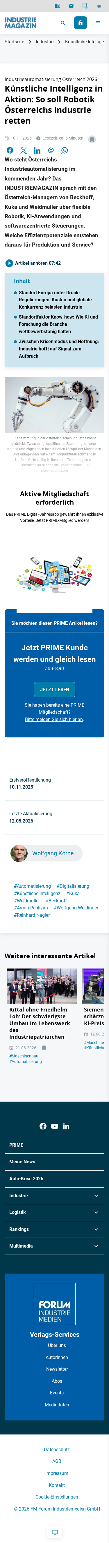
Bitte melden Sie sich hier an (54, 719)
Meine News (22, 1161)
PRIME (16, 1145)
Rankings (19, 1229)
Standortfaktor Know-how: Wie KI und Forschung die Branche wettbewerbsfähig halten (58, 324)
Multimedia (21, 1246)
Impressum (56, 1473)
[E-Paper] (57, 6)
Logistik (17, 1212)
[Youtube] (54, 1126)
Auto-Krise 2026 (26, 1178)
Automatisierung (32, 886)
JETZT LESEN (54, 689)
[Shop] (98, 6)
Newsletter (57, 1369)
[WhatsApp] (64, 150)
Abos (57, 1381)
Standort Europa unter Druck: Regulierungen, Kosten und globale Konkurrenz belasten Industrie (55, 300)
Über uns (57, 1345)
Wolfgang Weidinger (76, 908)
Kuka (73, 893)
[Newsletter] (71, 6)
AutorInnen (57, 1357)
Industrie (44, 41)
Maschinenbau (23, 1056)
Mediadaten (57, 1405)
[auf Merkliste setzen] (92, 139)
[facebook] (10, 150)
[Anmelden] (80, 22)
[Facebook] (43, 1126)
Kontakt (57, 1485)
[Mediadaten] (85, 6)
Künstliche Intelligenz (37, 893)
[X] (23, 150)
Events (57, 1393)
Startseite (14, 41)
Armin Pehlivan (31, 908)
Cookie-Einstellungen (56, 1497)
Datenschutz (57, 1449)
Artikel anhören (37, 263)
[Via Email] (51, 150)
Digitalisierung (73, 886)
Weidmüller (27, 901)
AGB (56, 1461)
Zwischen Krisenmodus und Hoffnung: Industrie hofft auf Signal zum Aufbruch (59, 349)
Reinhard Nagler (32, 915)
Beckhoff (56, 901)
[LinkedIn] (37, 150)
